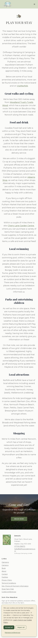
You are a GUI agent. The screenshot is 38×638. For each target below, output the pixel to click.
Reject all (20, 627)
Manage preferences (12, 633)
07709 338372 (19, 546)
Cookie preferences (9, 592)
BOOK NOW (19, 519)
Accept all (9, 627)
